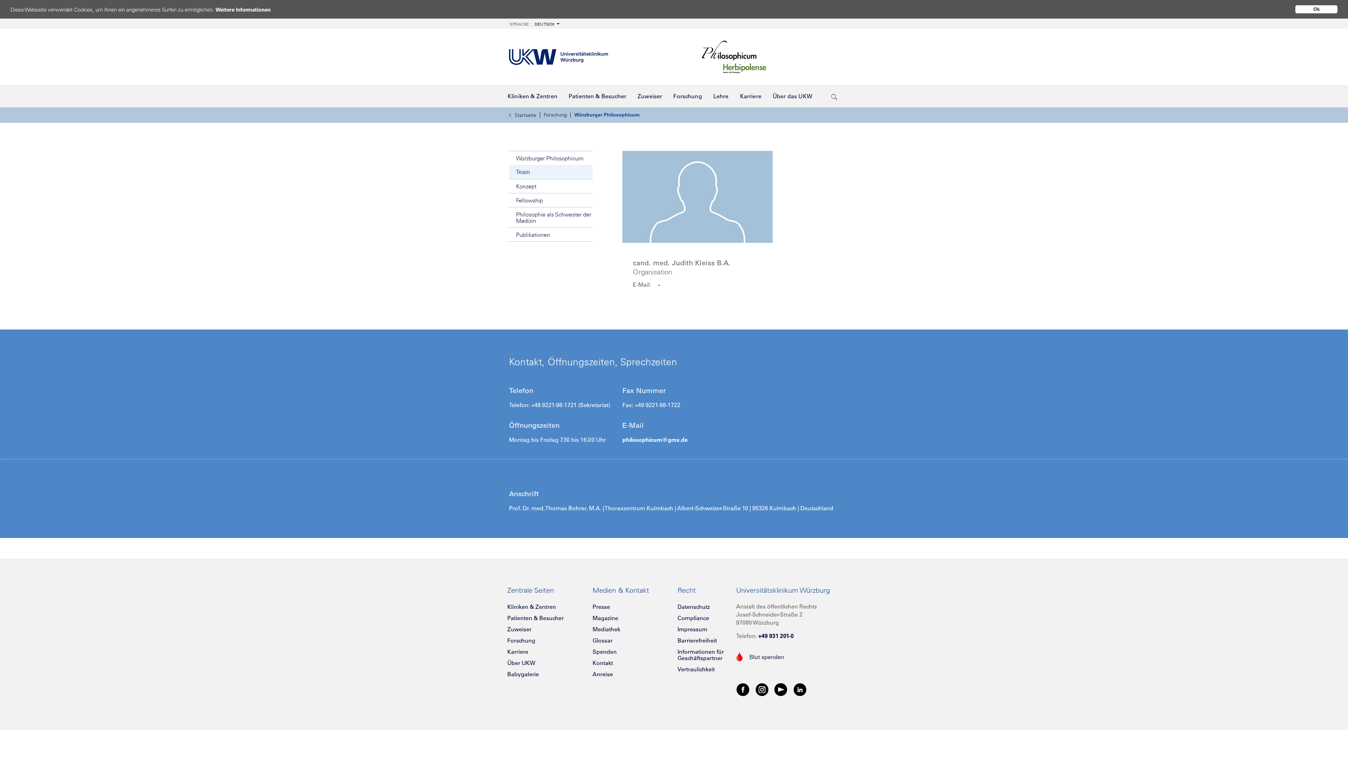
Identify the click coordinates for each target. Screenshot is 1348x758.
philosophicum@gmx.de (655, 439)
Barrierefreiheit (697, 640)
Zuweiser (519, 629)
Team (523, 172)
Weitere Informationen (243, 9)
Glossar (603, 640)
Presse (601, 606)
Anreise (603, 674)
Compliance (693, 617)
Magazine (605, 617)
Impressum (692, 629)
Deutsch (532, 24)
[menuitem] (534, 24)
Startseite (525, 115)
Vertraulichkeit (696, 669)
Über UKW (521, 662)
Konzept (526, 186)
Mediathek (606, 629)
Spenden (605, 651)
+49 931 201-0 (776, 635)
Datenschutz (694, 606)
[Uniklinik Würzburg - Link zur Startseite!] (558, 57)
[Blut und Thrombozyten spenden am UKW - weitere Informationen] (760, 655)
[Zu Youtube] (781, 689)
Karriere (517, 651)
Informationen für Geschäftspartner (701, 654)
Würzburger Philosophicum (607, 115)
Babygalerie (523, 674)
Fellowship (529, 200)
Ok (1316, 9)
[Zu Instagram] (762, 689)
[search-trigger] (834, 96)
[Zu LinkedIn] (800, 689)
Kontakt (603, 662)
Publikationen (533, 234)
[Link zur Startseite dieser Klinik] (769, 57)
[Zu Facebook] (743, 689)
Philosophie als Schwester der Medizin (553, 217)
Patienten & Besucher (535, 617)
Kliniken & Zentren (531, 606)
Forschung (555, 115)
